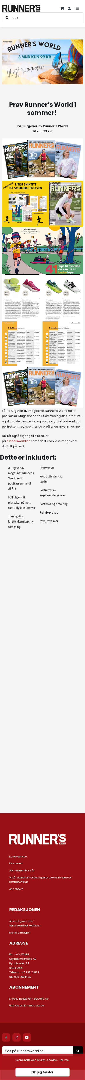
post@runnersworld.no (33, 998)
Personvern (16, 863)
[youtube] (27, 1037)
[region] (42, 1067)
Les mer (64, 1060)
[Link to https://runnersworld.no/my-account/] (69, 8)
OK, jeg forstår (42, 1072)
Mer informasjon (19, 932)
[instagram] (16, 1037)
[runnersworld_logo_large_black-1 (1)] (21, 6)
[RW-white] (37, 835)
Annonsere (16, 889)
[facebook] (6, 1037)
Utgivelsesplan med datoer (27, 1005)
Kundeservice (18, 856)
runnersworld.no (18, 441)
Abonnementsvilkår (21, 870)
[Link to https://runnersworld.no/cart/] (62, 8)
